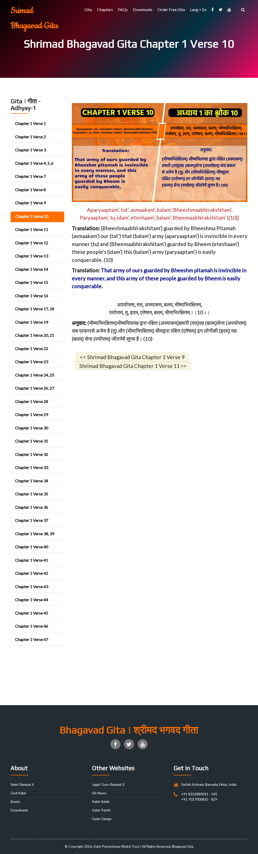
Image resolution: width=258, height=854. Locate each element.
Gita (88, 9)
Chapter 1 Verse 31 (31, 440)
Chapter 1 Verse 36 (31, 507)
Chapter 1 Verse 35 (31, 493)
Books (15, 801)
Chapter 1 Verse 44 (31, 599)
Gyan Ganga (101, 818)
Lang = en (198, 9)
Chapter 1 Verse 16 (31, 295)
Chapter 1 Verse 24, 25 (34, 374)
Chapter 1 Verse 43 (31, 586)
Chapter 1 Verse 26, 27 (34, 388)
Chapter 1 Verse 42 (31, 573)
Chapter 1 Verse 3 (30, 149)
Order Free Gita (171, 9)
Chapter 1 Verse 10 (31, 216)
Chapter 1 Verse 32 (31, 454)
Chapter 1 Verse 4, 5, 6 (34, 163)
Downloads (142, 9)
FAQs (123, 9)
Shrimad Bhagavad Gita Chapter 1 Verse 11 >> (133, 366)
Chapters (105, 9)
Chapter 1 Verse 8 (30, 189)
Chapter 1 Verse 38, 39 (34, 533)
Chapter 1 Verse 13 (31, 255)
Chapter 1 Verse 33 (31, 467)
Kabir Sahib (101, 801)
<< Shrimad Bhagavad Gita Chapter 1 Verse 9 (132, 357)
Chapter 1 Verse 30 (31, 427)
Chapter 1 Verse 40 (31, 546)
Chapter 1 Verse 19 (31, 322)
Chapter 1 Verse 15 (31, 282)
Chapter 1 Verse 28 (31, 401)
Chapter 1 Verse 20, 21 (34, 335)
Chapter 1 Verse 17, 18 (34, 308)
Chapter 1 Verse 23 (31, 361)
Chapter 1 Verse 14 (31, 269)
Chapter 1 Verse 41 (31, 560)
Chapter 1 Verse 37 (31, 520)
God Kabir (18, 793)
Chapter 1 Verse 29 (31, 414)
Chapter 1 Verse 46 (31, 626)
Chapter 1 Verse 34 (31, 480)
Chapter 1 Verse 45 (31, 612)
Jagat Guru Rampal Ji (108, 784)
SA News (99, 793)
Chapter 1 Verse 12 (31, 242)
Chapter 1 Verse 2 (30, 136)
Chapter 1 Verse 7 (30, 176)
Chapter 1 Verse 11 (31, 229)
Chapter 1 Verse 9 (30, 202)
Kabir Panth (101, 810)
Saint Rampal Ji (22, 784)
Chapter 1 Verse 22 (31, 348)
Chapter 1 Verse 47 (31, 639)
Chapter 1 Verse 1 (30, 123)
